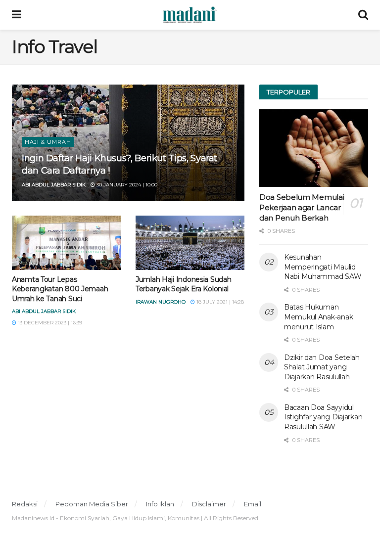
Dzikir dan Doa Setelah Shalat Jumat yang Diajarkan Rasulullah (322, 367)
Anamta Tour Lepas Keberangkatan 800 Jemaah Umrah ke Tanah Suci (60, 289)
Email (252, 504)
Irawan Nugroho (161, 302)
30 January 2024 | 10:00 (126, 184)
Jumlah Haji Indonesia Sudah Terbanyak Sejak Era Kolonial (183, 284)
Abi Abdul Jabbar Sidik (54, 184)
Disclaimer (209, 504)
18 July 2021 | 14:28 (219, 302)
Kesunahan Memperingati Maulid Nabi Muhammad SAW (322, 267)
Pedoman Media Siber (91, 504)
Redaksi (25, 504)
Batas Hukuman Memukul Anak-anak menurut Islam (318, 317)
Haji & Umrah (48, 141)
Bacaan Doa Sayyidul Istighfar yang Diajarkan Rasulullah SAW (323, 417)
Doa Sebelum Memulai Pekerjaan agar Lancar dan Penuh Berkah (301, 207)
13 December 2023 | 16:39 (49, 322)
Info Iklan (160, 504)
